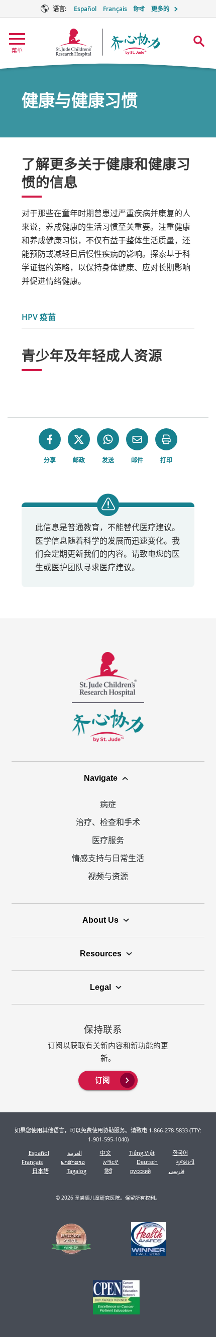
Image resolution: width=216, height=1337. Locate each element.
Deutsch (147, 1161)
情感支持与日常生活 (108, 858)
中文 (105, 1152)
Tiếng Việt (142, 1152)
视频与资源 (108, 876)
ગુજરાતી (185, 1161)
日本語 (40, 1171)
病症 (108, 803)
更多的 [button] (160, 9)
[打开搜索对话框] (199, 41)
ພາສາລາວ (73, 1161)
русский (140, 1171)
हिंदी (108, 1171)
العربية (74, 1152)
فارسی (176, 1171)
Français (115, 9)
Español (85, 9)
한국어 (180, 1152)
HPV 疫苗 (39, 316)
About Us (100, 920)
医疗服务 (108, 840)
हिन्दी (139, 9)
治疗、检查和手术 (108, 821)
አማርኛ (111, 1161)
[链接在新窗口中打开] (71, 1240)
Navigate (101, 778)
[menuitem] (108, 1079)
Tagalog (76, 1171)
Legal (100, 987)
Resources (101, 953)
